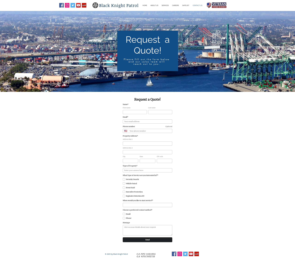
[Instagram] (67, 5)
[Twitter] (73, 5)
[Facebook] (61, 5)
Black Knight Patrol (119, 5)
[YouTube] (78, 5)
